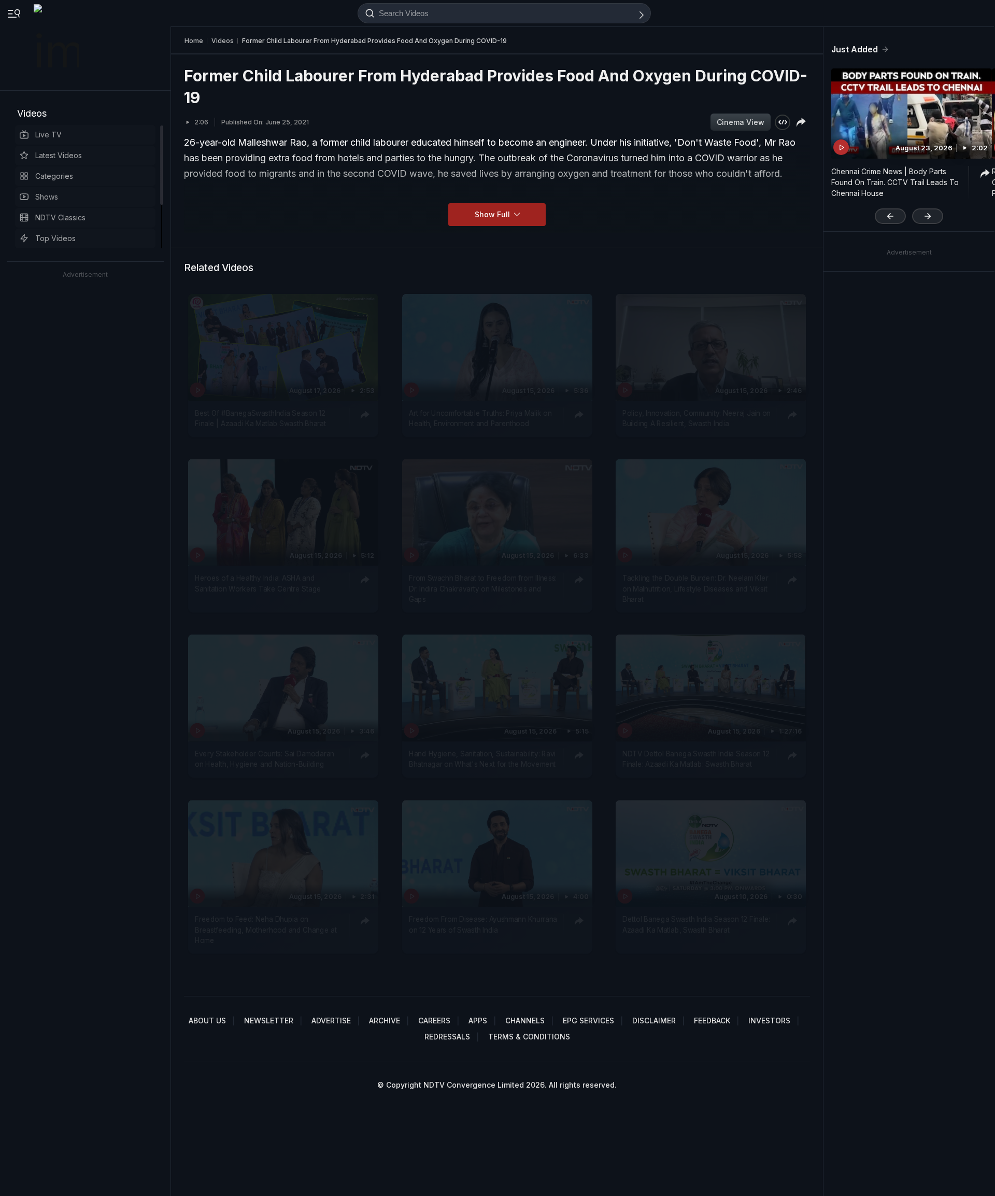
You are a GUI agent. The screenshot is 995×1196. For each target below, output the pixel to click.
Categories (54, 176)
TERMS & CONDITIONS (529, 1036)
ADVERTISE (331, 1020)
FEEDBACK (712, 1020)
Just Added (854, 49)
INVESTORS (769, 1020)
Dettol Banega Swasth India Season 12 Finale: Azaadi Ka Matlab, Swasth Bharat (696, 924)
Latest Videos (58, 155)
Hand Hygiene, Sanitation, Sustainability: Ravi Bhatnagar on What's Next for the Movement (482, 759)
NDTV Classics (60, 217)
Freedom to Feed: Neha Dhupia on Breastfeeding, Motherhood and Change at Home (266, 930)
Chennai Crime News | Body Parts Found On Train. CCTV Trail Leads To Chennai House (895, 182)
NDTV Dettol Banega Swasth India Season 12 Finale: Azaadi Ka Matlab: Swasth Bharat (695, 759)
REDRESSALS (447, 1036)
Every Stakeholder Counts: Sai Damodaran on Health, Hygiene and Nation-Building (264, 759)
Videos (32, 113)
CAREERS (434, 1020)
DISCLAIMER (654, 1020)
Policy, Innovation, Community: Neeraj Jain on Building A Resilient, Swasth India (696, 418)
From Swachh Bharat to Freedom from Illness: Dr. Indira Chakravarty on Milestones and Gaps (483, 588)
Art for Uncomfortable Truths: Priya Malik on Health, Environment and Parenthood (480, 418)
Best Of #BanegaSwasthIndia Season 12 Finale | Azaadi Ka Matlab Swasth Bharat (260, 418)
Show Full (493, 214)
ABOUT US (207, 1020)
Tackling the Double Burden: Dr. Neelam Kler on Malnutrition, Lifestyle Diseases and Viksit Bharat (695, 588)
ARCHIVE (384, 1020)
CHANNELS (525, 1020)
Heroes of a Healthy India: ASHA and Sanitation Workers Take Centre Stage (258, 583)
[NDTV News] (57, 45)
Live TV (48, 134)
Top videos (55, 238)
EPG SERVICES (588, 1020)
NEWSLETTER (268, 1020)
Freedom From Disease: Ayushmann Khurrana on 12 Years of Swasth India (483, 924)
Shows (46, 196)
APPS (477, 1020)
